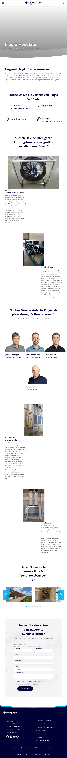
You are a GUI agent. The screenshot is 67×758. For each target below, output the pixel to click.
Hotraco (23, 755)
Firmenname (18, 660)
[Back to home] (10, 713)
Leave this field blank (20, 644)
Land (16, 666)
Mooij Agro (8, 48)
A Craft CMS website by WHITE (42, 755)
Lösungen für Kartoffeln (44, 720)
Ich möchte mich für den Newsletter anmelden (29, 681)
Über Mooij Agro (42, 734)
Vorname (17, 648)
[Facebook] (7, 736)
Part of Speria (29, 755)
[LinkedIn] (11, 736)
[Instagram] (17, 736)
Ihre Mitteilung (19, 673)
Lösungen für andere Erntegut (46, 727)
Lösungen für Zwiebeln (44, 724)
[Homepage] (33, 3)
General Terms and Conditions (39, 748)
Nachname (39, 648)
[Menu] (3, 3)
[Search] (63, 3)
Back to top (58, 713)
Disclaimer (51, 748)
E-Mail (16, 654)
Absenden (25, 689)
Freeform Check (19, 646)
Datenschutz (16, 748)
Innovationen (20, 48)
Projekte (40, 737)
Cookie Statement (25, 748)
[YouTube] (14, 736)
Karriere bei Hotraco (43, 740)
